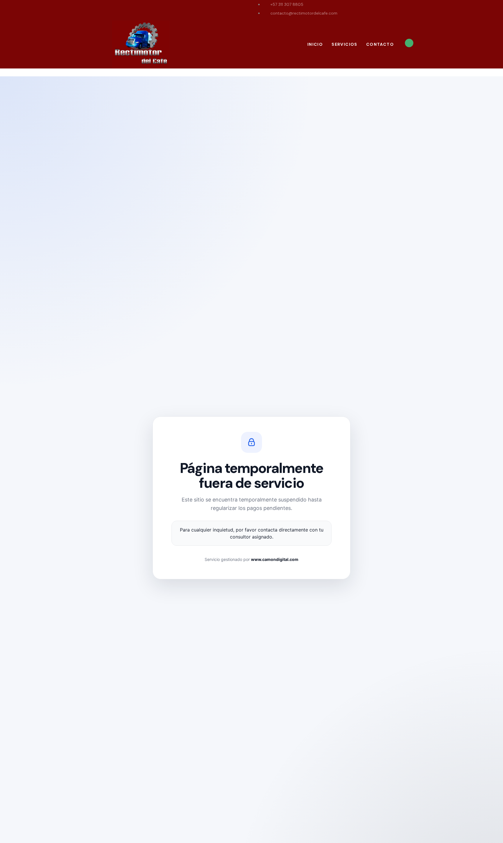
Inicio (315, 44)
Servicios (344, 44)
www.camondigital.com (274, 559)
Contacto (380, 44)
